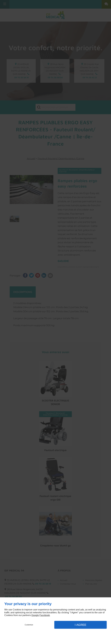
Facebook (44, 615)
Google (35, 615)
